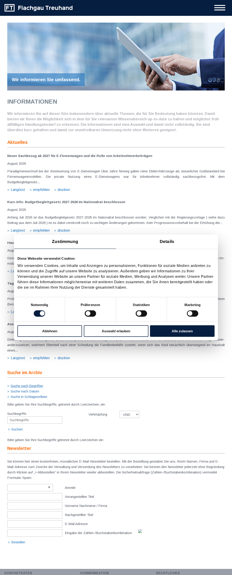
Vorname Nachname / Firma (86, 506)
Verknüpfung (98, 414)
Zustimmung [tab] (65, 241)
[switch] (90, 313)
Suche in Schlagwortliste (29, 397)
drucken (64, 190)
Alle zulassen (182, 331)
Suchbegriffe (16, 414)
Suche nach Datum (25, 391)
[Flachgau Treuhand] (38, 8)
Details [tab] (167, 241)
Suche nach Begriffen (27, 386)
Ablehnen (49, 331)
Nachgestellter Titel (79, 515)
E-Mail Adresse (76, 524)
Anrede (70, 487)
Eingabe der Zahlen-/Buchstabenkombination (98, 533)
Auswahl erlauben (116, 331)
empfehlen (41, 190)
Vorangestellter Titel (79, 497)
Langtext (18, 190)
